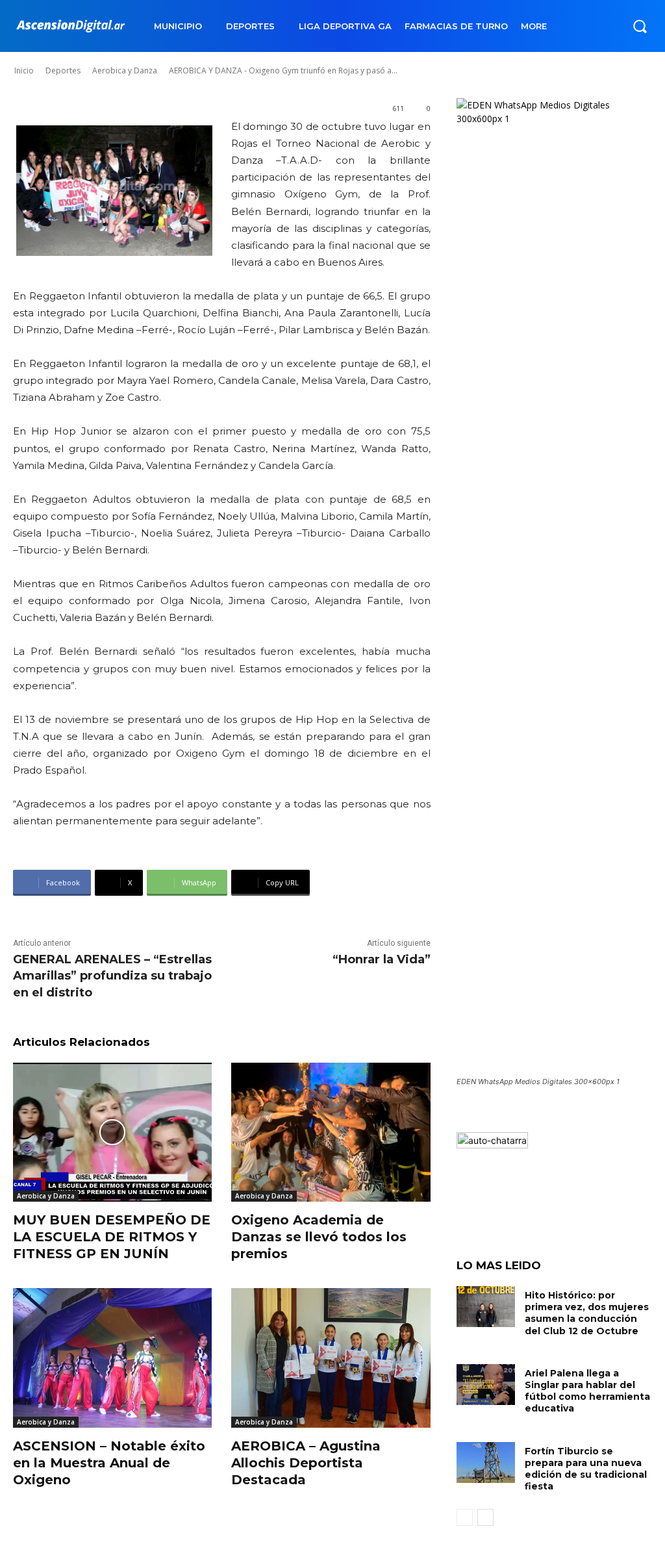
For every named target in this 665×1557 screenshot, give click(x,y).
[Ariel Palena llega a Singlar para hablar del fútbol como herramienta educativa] (486, 1384)
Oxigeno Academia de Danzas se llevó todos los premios (319, 1236)
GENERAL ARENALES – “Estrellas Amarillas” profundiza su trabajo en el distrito (112, 975)
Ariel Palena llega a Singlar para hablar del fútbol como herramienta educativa (587, 1391)
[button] (639, 26)
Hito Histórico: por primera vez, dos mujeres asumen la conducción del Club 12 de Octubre (587, 1313)
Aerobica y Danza (46, 1195)
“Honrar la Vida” (381, 959)
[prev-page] (465, 1517)
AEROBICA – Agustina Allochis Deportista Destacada (306, 1462)
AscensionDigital (91, 57)
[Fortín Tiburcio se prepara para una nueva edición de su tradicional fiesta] (486, 1462)
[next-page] (485, 1517)
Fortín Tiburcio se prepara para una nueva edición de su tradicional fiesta (586, 1469)
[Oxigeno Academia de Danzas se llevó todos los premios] (330, 1132)
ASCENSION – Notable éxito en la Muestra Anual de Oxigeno (109, 1462)
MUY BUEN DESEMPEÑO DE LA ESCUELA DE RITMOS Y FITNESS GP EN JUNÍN (111, 1236)
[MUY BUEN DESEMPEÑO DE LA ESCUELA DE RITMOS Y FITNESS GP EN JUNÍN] (112, 1132)
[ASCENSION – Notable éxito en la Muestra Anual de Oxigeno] (112, 1357)
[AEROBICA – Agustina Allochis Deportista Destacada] (330, 1357)
